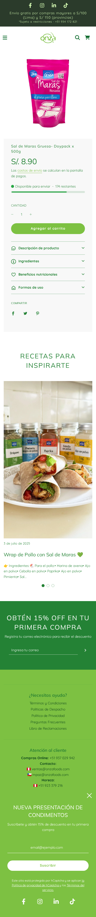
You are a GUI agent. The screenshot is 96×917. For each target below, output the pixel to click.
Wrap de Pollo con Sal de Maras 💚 (43, 554)
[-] (12, 214)
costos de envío (29, 170)
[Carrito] (87, 37)
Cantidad (18, 205)
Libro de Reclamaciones (48, 728)
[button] (48, 248)
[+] (31, 214)
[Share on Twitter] (25, 313)
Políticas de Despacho (48, 709)
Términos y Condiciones (48, 703)
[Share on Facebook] (13, 313)
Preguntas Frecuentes (48, 722)
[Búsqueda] (77, 37)
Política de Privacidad (48, 715)
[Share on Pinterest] (37, 313)
